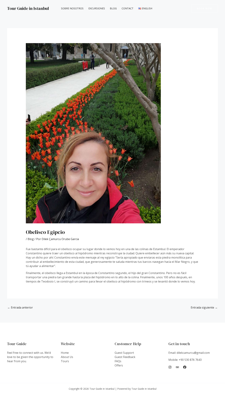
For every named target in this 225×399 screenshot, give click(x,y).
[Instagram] (170, 367)
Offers (119, 365)
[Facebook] (184, 367)
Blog (113, 8)
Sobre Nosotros (72, 8)
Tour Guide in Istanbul (28, 8)
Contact (127, 8)
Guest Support (124, 353)
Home (65, 353)
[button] (204, 8)
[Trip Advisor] (177, 367)
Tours (65, 361)
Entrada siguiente (204, 307)
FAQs (118, 361)
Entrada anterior (20, 307)
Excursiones (96, 8)
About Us (67, 357)
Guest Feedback (125, 357)
